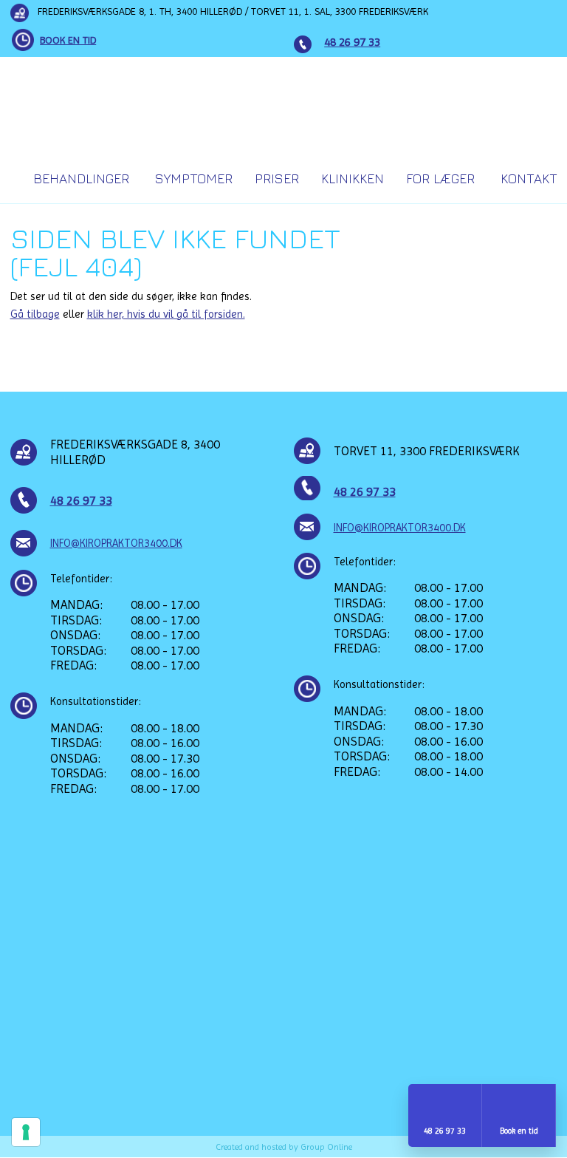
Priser (277, 178)
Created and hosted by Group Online (284, 1147)
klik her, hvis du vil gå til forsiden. (166, 314)
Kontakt (529, 178)
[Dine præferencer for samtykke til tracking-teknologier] (26, 1132)
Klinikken (352, 178)
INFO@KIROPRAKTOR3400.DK (116, 543)
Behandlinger (81, 178)
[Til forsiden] (283, 105)
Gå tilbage (35, 314)
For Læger (440, 178)
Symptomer (194, 178)
